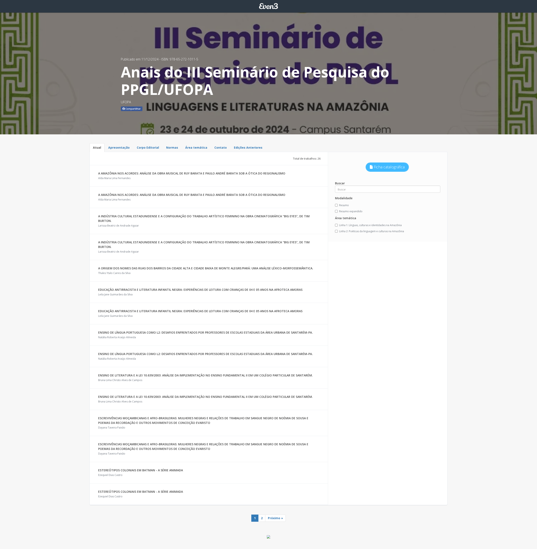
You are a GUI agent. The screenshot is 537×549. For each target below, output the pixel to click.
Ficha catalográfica (389, 166)
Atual (97, 147)
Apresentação (119, 147)
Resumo (344, 205)
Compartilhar (133, 108)
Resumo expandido (350, 211)
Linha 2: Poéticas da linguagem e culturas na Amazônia (371, 231)
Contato (220, 147)
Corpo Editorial (148, 147)
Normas (172, 147)
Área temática (196, 147)
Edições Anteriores (248, 147)
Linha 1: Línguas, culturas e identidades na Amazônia (370, 225)
